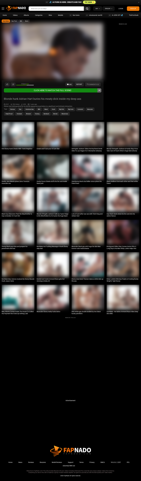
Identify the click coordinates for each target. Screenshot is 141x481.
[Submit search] (87, 8)
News (20, 462)
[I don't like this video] (13, 84)
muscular (90, 109)
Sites (50, 15)
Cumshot (80, 109)
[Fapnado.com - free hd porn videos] (16, 8)
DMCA (102, 462)
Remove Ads (123, 24)
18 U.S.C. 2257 (116, 462)
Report (79, 84)
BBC (21, 21)
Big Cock (70, 109)
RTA (128, 462)
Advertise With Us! (69, 466)
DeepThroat (9, 114)
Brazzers (43, 462)
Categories (38, 15)
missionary (65, 114)
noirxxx (12, 109)
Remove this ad (70, 317)
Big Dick (61, 109)
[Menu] (3, 8)
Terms (81, 462)
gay (20, 109)
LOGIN (120, 8)
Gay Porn (14, 21)
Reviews (31, 462)
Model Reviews (57, 462)
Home (5, 15)
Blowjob (28, 114)
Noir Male (6, 21)
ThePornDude (133, 15)
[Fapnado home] (70, 456)
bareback (46, 114)
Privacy (92, 462)
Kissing (37, 114)
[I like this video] (7, 84)
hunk (53, 109)
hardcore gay (30, 109)
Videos (15, 15)
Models (60, 15)
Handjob (19, 114)
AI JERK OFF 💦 (116, 15)
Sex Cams (74, 15)
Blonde (55, 114)
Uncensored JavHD (94, 15)
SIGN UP (133, 8)
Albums (26, 15)
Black (26, 21)
